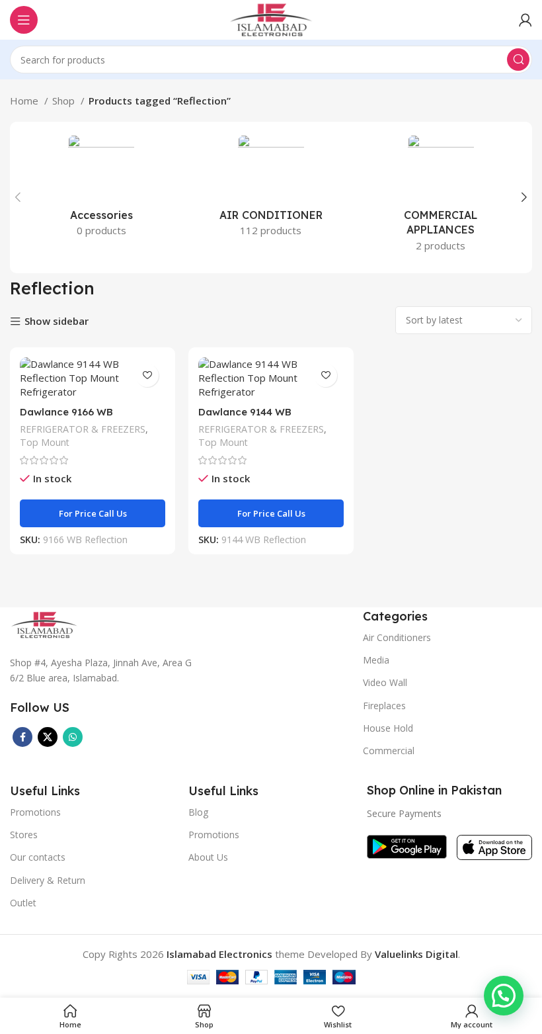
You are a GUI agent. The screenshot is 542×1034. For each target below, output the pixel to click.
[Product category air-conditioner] (271, 190)
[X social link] (48, 737)
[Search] (518, 59)
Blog (198, 812)
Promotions (213, 834)
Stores (24, 834)
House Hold (388, 728)
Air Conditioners (397, 637)
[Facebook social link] (22, 737)
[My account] (525, 20)
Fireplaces (384, 705)
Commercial (388, 750)
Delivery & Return (47, 880)
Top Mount (44, 442)
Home (25, 100)
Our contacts (37, 857)
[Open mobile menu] (23, 20)
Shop (64, 100)
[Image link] (44, 623)
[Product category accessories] (101, 190)
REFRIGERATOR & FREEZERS (82, 429)
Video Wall (385, 682)
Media (376, 660)
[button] (503, 995)
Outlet (23, 902)
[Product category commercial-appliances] (440, 197)
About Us (208, 857)
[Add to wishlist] (147, 375)
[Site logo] (271, 18)
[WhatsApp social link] (73, 737)
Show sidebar (56, 321)
